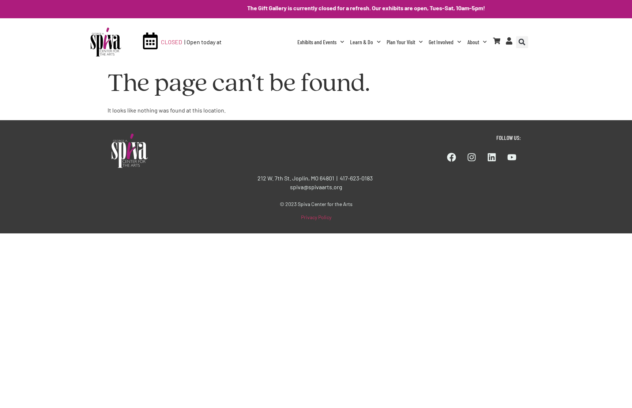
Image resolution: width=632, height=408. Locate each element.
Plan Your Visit (401, 41)
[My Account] (509, 41)
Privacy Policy (316, 217)
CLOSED (171, 41)
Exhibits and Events (316, 41)
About (473, 41)
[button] (522, 42)
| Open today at (203, 41)
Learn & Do (361, 41)
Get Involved (441, 41)
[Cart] (496, 41)
